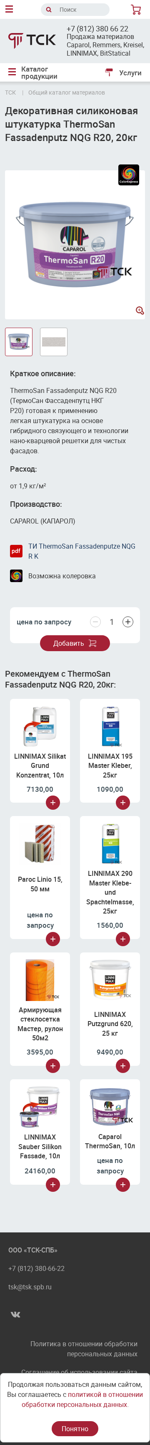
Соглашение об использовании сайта (79, 1372)
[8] (137, 10)
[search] (49, 10)
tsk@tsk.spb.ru (30, 1286)
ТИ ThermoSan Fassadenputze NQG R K (81, 551)
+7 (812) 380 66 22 (97, 28)
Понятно (75, 1428)
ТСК (10, 92)
